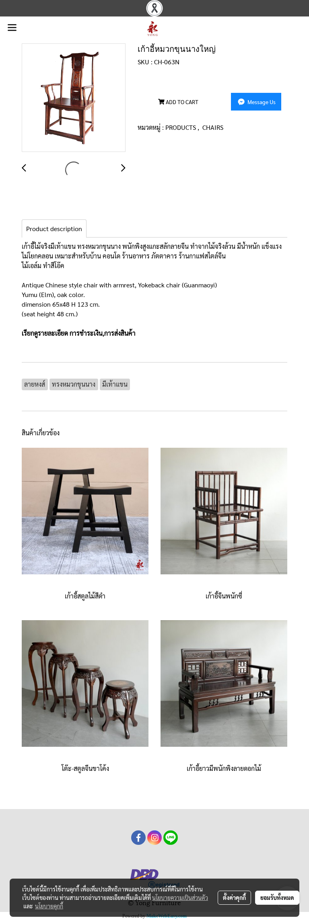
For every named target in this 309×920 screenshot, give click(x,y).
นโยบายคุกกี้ (49, 906)
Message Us (261, 101)
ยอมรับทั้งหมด (277, 897)
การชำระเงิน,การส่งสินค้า (103, 333)
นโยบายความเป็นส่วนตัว (180, 897)
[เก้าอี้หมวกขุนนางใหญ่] (73, 98)
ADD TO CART (181, 101)
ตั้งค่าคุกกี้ (234, 897)
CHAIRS (212, 127)
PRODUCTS (181, 127)
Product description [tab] (54, 228)
